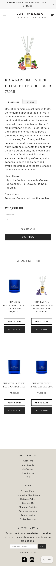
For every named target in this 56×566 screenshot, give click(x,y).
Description (13, 102)
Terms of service (28, 511)
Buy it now (28, 237)
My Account (28, 469)
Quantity (9, 214)
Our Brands (28, 465)
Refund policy (28, 515)
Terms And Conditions (28, 495)
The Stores (28, 473)
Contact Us (28, 503)
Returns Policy (28, 499)
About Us (28, 461)
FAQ (28, 477)
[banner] (31, 13)
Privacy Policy (28, 491)
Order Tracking (28, 519)
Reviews (30, 102)
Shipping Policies (28, 507)
